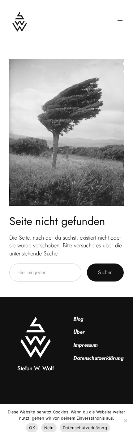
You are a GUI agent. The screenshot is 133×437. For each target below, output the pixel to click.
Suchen (105, 272)
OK (32, 427)
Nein (49, 427)
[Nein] (125, 420)
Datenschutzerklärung (85, 427)
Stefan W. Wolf (35, 368)
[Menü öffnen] (120, 21)
